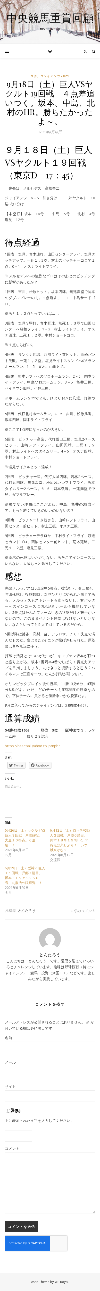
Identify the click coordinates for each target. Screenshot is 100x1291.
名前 (8, 1037)
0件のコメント (83, 910)
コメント (12, 1148)
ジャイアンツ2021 (54, 76)
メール (10, 1062)
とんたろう (26, 910)
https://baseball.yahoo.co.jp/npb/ (32, 745)
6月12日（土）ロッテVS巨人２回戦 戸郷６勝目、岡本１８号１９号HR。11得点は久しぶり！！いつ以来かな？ (70, 840)
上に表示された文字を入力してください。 (39, 1120)
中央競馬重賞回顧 (50, 17)
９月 (34, 76)
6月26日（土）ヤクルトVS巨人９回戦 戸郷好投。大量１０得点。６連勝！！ (25, 837)
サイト (10, 1086)
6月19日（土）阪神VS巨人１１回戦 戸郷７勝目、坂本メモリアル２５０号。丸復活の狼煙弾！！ (25, 875)
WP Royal (61, 1281)
